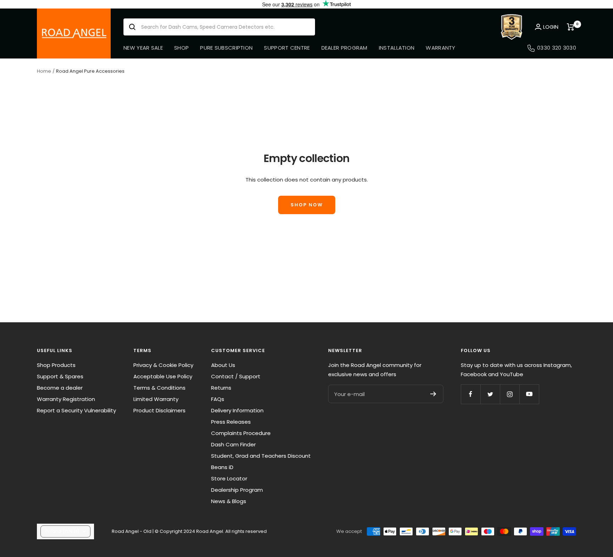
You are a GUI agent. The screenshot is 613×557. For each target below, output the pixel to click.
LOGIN (550, 26)
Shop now (307, 204)
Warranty (440, 47)
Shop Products (56, 365)
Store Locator (229, 478)
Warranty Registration (66, 399)
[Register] (433, 393)
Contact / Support (235, 376)
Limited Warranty (155, 399)
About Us (223, 365)
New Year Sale (143, 47)
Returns (221, 387)
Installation (397, 47)
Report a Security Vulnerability (76, 410)
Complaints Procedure (241, 433)
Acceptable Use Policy (162, 376)
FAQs (217, 399)
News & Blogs (228, 501)
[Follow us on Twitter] (490, 394)
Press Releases (231, 421)
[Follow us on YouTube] (529, 394)
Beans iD (222, 467)
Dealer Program (344, 47)
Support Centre (287, 47)
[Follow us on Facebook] (470, 394)
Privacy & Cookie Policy (163, 365)
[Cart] (571, 26)
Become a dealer (60, 387)
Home (44, 71)
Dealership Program (237, 490)
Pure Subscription (226, 47)
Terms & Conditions (159, 387)
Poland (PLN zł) (62, 531)
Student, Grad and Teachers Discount (261, 455)
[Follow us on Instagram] (509, 394)
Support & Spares (60, 376)
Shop (181, 47)
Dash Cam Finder (233, 444)
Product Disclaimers (159, 410)
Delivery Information (237, 410)
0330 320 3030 (556, 47)
